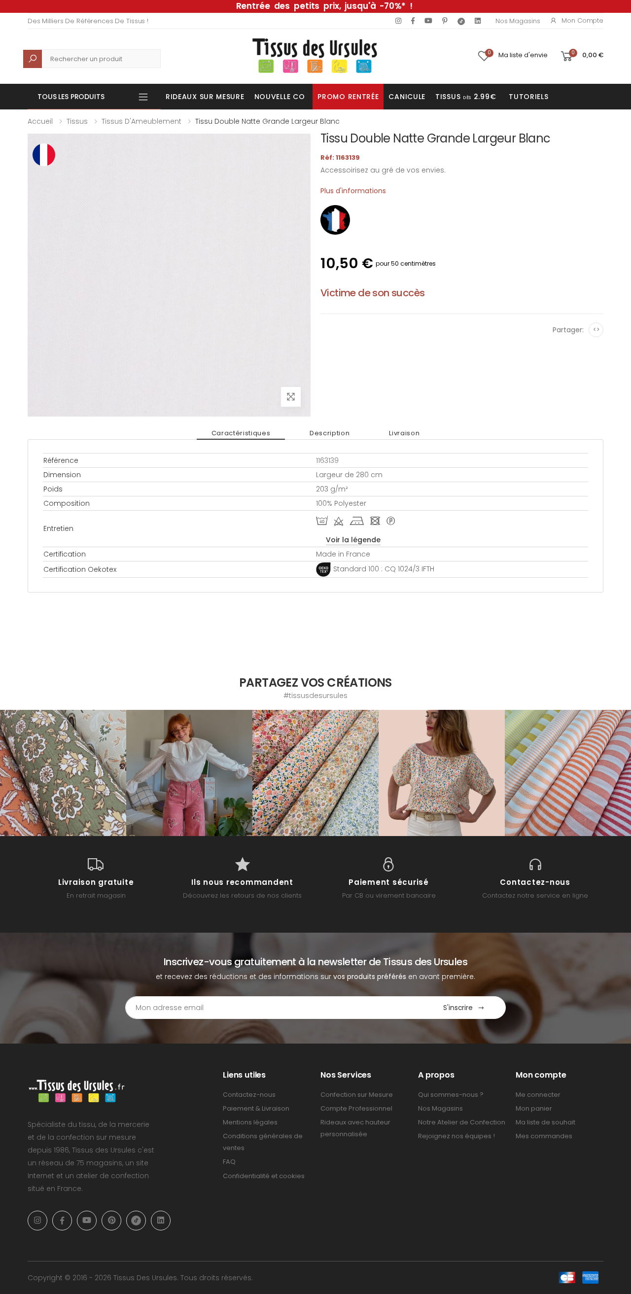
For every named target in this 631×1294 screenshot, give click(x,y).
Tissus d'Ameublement (141, 121)
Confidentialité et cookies (264, 1176)
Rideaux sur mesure (205, 97)
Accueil (40, 121)
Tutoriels (528, 97)
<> (596, 329)
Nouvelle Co (279, 97)
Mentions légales (250, 1122)
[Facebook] (413, 20)
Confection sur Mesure (356, 1094)
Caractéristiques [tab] (240, 433)
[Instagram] (398, 20)
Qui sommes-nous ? (451, 1094)
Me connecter (538, 1094)
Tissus (77, 121)
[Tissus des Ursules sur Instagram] (63, 773)
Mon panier (534, 1108)
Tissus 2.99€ (465, 97)
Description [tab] (330, 433)
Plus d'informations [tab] (353, 191)
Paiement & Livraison (256, 1108)
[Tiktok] (461, 21)
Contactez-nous (249, 1094)
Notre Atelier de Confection (461, 1122)
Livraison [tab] (404, 433)
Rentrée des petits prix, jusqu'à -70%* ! (324, 6)
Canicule (406, 97)
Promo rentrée (348, 97)
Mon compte (582, 20)
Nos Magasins (517, 21)
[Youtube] (428, 20)
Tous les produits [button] (71, 97)
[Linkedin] (478, 20)
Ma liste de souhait (545, 1122)
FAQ (229, 1161)
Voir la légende (353, 540)
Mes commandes (544, 1136)
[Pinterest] (445, 20)
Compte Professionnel (356, 1108)
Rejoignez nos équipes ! (456, 1136)
